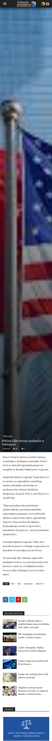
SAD (19, 584)
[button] (4, 4)
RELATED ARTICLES (13, 613)
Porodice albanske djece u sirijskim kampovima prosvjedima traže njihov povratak (33, 624)
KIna (13, 584)
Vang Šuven (28, 584)
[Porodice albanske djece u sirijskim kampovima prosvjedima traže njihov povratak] (10, 624)
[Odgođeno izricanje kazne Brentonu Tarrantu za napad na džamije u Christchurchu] (10, 691)
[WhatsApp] (24, 599)
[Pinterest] (18, 599)
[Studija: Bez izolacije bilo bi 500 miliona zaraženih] (10, 677)
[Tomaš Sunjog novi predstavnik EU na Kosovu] (10, 664)
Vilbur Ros (39, 584)
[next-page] (9, 701)
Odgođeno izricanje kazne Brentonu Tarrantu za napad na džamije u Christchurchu (33, 690)
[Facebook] (5, 599)
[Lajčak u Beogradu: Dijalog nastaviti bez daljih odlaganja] (10, 651)
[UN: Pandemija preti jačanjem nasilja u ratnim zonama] (10, 637)
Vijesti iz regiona (8, 436)
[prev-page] (4, 701)
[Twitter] (12, 599)
